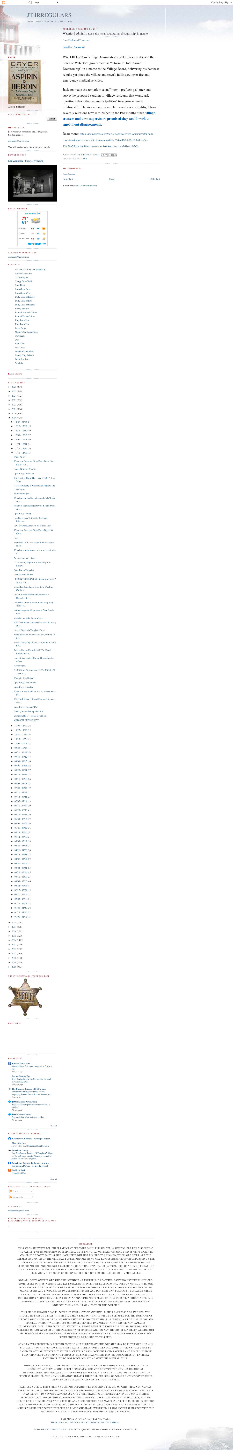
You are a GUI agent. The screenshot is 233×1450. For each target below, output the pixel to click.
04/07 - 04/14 (21, 858)
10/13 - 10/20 (21, 738)
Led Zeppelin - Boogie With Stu (25, 161)
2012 (14, 949)
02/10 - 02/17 (21, 894)
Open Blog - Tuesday (23, 686)
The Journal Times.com (79, 40)
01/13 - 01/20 (21, 912)
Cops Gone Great (23, 289)
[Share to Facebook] (112, 155)
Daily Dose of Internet (25, 296)
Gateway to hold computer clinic (29, 711)
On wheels (20, 335)
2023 (14, 400)
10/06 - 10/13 (21, 743)
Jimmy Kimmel (22, 308)
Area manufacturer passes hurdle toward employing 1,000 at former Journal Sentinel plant (32, 1093)
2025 (14, 391)
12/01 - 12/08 (21, 439)
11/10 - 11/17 (21, 452)
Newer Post (68, 179)
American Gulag (20, 1150)
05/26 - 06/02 (21, 827)
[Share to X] (109, 155)
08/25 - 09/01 (21, 770)
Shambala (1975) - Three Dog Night (30, 715)
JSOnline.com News (21, 1114)
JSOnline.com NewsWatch (24, 1101)
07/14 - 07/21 (21, 796)
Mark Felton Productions (26, 331)
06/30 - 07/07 (21, 805)
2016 (14, 931)
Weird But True (22, 358)
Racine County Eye (21, 1076)
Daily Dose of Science (25, 304)
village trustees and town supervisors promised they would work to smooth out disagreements (109, 118)
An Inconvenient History (25, 557)
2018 (14, 922)
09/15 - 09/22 (21, 756)
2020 (14, 413)
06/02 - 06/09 (21, 823)
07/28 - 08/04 (21, 787)
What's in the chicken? (24, 677)
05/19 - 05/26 (21, 832)
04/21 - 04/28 (21, 850)
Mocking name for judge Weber (28, 617)
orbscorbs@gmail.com (18, 140)
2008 (14, 966)
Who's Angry (20, 456)
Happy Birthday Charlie (25, 469)
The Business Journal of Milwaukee (29, 1088)
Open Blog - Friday (22, 513)
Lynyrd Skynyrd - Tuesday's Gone (29, 630)
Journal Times (79, 158)
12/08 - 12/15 (21, 435)
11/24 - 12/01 (21, 443)
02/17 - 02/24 (21, 890)
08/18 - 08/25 (21, 774)
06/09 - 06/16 (21, 818)
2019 (14, 417)
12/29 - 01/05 (21, 421)
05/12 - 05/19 (21, 836)
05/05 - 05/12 (21, 841)
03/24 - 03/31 (21, 867)
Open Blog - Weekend (24, 473)
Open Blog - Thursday (24, 570)
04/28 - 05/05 (21, 845)
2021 (14, 409)
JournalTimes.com (21, 1063)
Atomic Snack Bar (23, 273)
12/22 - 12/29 (21, 426)
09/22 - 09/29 (21, 752)
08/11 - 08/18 (21, 778)
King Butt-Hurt (22, 320)
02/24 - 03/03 (21, 885)
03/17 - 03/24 (21, 872)
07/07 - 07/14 (21, 801)
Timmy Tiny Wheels (24, 355)
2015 (14, 935)
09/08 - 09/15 (21, 761)
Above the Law (19, 1143)
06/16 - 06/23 (21, 814)
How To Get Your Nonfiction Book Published (30, 1145)
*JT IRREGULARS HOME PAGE (30, 269)
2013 (14, 944)
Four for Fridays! (21, 493)
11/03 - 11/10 (21, 725)
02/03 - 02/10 (21, 898)
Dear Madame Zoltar (23, 574)
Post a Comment (69, 174)
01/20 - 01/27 (21, 907)
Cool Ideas (20, 285)
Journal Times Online (25, 316)
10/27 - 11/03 (21, 730)
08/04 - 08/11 (21, 783)
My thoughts (20, 665)
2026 (14, 386)
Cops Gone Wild (22, 293)
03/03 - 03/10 (21, 881)
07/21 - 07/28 (21, 792)
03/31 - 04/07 (21, 863)
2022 (14, 404)
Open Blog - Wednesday (25, 682)
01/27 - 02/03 (21, 903)
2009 (14, 962)
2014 (14, 940)
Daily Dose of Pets (23, 300)
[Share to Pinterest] (115, 155)
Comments (17, 1196)
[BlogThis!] (106, 155)
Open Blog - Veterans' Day (26, 706)
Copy (16, 537)
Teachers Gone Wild (24, 351)
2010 (14, 957)
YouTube (19, 362)
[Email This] (102, 155)
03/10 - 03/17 (21, 876)
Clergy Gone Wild (23, 281)
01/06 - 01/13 (21, 916)
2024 (14, 395)
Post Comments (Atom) (86, 185)
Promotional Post (19, 1173)
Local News (20, 327)
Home (111, 179)
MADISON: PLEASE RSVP (26, 720)
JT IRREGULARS (49, 15)
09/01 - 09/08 (21, 765)
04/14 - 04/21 (21, 854)
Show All (53, 1126)
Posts (15, 1191)
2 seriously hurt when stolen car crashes (28, 1117)
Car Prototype (21, 277)
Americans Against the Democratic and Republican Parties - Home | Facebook (30, 1164)
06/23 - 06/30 (21, 810)
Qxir (17, 339)
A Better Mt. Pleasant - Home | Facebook (31, 1138)
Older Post (155, 179)
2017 (14, 926)
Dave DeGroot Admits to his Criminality (32, 525)
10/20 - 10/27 (21, 734)
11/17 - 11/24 (21, 448)
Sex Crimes (20, 347)
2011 (14, 953)
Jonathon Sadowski (74, 47)
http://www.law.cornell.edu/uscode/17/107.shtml (85, 1422)
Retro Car (19, 343)
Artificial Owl (18, 1170)
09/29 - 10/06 (21, 747)
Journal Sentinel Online (26, 312)
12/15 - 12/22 (21, 430)
